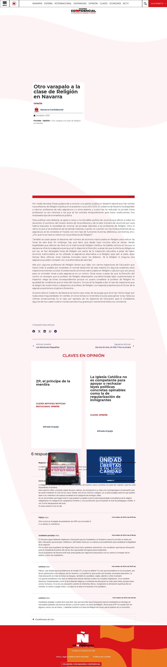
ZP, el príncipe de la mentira (53, 382)
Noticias (50, 403)
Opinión (38, 103)
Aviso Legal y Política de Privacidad (72, 657)
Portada (37, 121)
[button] (33, 331)
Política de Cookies (102, 657)
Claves (40, 403)
